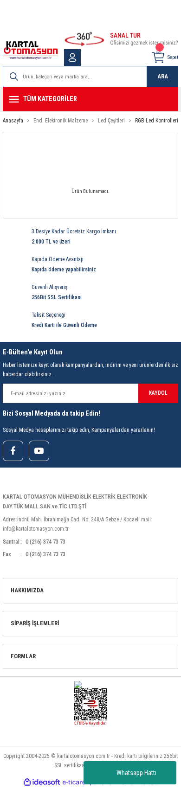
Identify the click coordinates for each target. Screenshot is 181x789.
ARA (162, 76)
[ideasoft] (41, 782)
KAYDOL (158, 393)
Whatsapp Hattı (136, 772)
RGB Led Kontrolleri (156, 120)
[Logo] (30, 50)
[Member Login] (72, 57)
